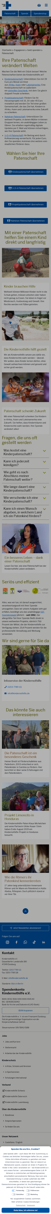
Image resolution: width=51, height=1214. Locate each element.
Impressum (31, 1205)
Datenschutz (21, 1205)
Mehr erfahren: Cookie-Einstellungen (26, 1202)
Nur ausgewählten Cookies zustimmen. (25, 1199)
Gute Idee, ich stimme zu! (26, 1210)
